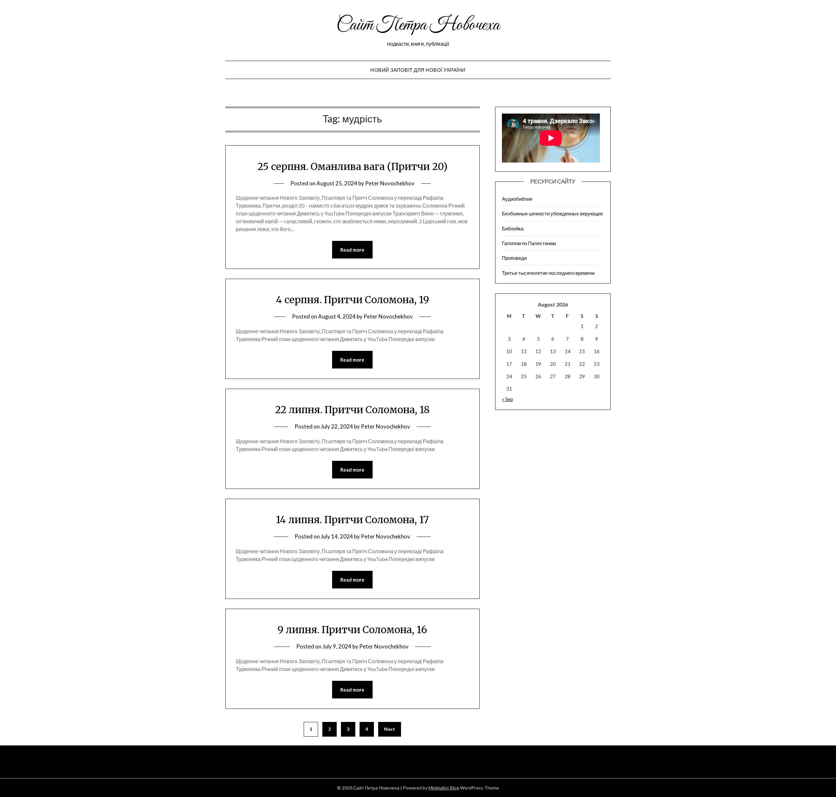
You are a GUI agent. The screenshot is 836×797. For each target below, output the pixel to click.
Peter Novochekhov (389, 183)
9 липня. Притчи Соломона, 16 (352, 629)
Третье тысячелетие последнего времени (548, 273)
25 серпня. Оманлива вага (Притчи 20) (352, 166)
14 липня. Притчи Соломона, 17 (352, 519)
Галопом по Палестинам (529, 243)
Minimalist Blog (443, 787)
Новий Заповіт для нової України (418, 70)
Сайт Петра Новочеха (418, 25)
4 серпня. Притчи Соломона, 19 (352, 299)
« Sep (507, 399)
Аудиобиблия (517, 199)
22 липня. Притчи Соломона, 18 (352, 409)
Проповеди (514, 258)
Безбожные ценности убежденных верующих (552, 213)
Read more (352, 250)
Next (389, 729)
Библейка (512, 228)
